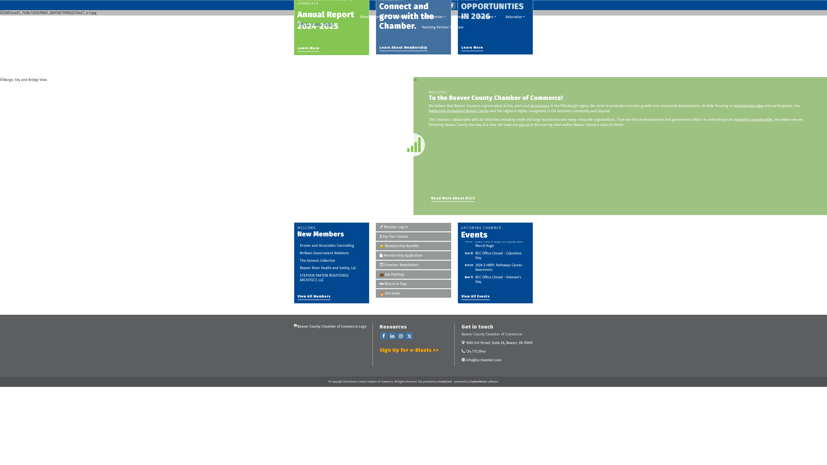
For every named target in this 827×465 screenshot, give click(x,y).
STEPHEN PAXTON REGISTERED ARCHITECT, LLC (324, 271)
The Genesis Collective (317, 254)
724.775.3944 (475, 351)
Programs (485, 17)
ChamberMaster (478, 381)
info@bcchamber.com (483, 360)
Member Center (372, 17)
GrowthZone (445, 381)
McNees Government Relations (324, 246)
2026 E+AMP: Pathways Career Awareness (498, 260)
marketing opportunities (753, 120)
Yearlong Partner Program (442, 27)
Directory (404, 17)
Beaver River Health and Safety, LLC (328, 261)
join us (524, 125)
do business (539, 106)
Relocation (513, 17)
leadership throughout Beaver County (459, 111)
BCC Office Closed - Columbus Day (498, 248)
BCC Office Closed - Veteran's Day (498, 272)
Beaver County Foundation (321, 281)
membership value (749, 106)
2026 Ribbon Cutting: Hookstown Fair (501, 284)
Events (460, 17)
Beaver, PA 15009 (499, 343)
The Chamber (432, 17)
